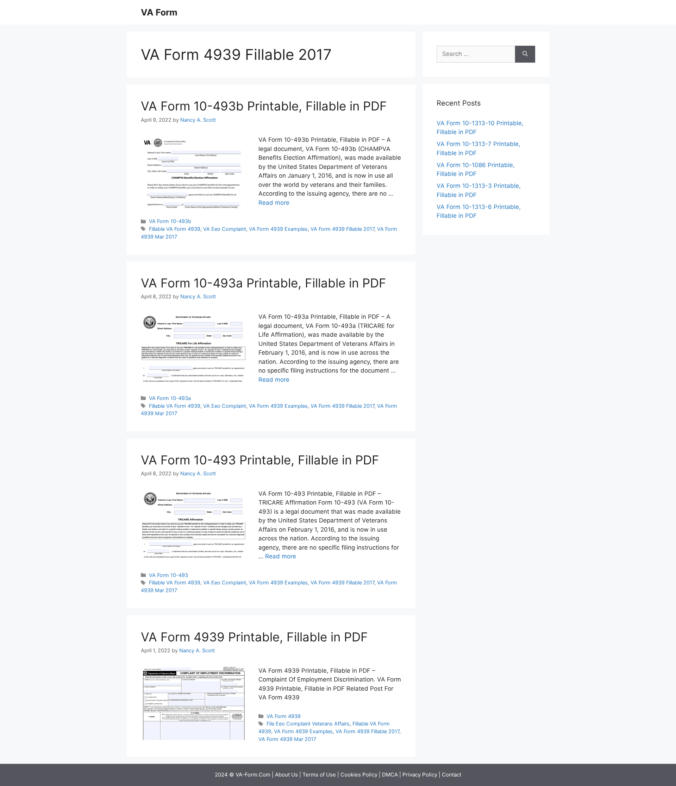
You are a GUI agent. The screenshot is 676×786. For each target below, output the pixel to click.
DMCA (390, 774)
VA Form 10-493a (170, 398)
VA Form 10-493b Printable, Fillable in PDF (264, 106)
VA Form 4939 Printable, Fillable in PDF (254, 636)
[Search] (525, 54)
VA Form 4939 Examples (278, 229)
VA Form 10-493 (168, 575)
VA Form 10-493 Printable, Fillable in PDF (260, 459)
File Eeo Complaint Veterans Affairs (308, 724)
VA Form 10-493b (170, 221)
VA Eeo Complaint (224, 229)
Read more (273, 202)
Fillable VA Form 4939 (174, 229)
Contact (451, 774)
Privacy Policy (419, 774)
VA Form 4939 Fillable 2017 (342, 229)
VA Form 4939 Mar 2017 (287, 739)
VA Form (159, 12)
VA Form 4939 (284, 716)
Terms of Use (319, 774)
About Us (286, 774)
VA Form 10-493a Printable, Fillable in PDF (263, 282)
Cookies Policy (358, 774)
